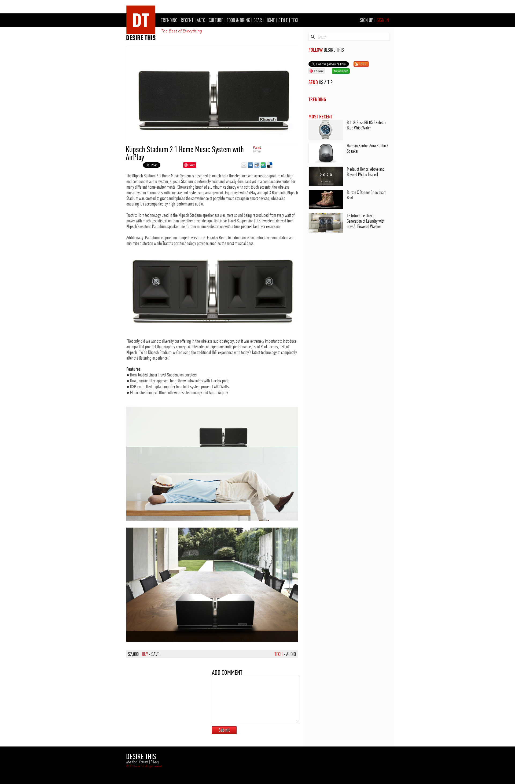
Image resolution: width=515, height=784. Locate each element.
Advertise (131, 762)
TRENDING (169, 20)
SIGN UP (366, 20)
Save (192, 165)
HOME (270, 20)
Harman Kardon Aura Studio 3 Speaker (367, 148)
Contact (143, 762)
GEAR (257, 20)
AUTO (201, 20)
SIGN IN (383, 20)
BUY (145, 654)
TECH (295, 20)
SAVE (155, 654)
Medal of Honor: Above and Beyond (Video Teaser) (366, 171)
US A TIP (326, 82)
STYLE (283, 20)
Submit (224, 730)
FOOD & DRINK (238, 20)
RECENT (187, 20)
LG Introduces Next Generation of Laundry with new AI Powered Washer (366, 221)
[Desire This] (141, 39)
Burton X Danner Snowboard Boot (367, 194)
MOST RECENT (320, 116)
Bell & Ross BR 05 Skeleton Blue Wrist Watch (366, 125)
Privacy (155, 762)
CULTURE (216, 20)
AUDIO (291, 654)
